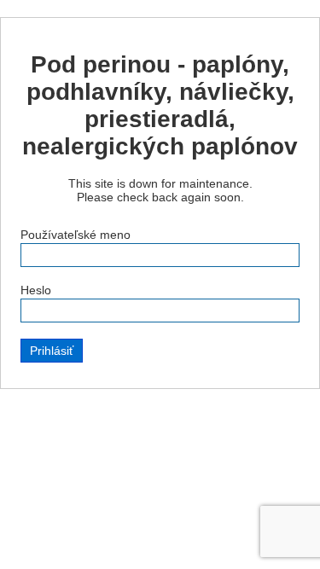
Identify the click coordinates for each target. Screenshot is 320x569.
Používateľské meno (75, 234)
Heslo (35, 290)
